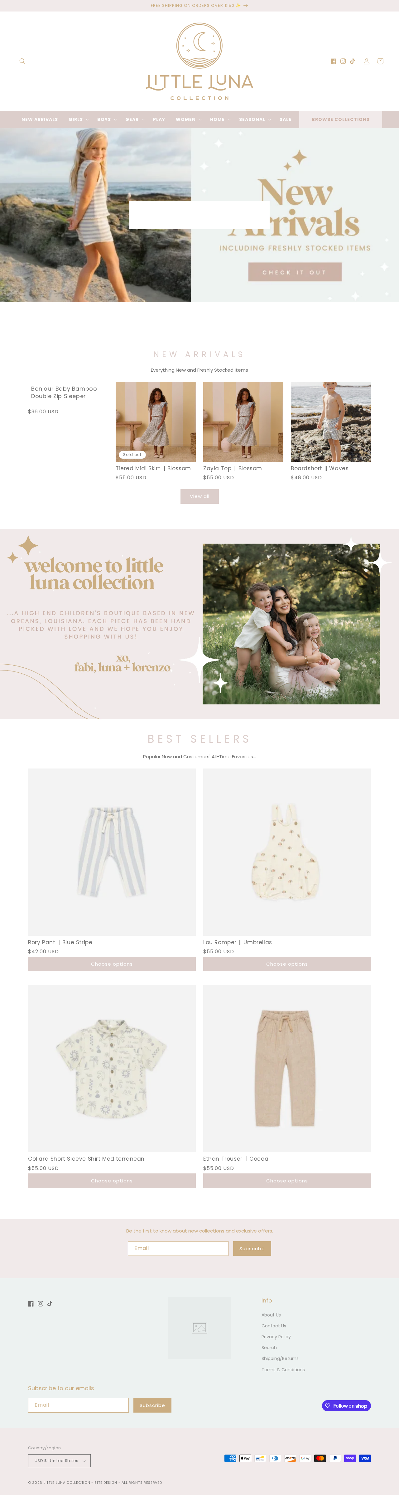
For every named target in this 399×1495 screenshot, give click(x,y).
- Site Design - (106, 1482)
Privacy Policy (276, 1337)
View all (199, 496)
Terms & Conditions (283, 1370)
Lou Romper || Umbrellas (237, 942)
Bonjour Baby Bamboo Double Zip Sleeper (64, 392)
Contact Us (274, 1326)
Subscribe (252, 1248)
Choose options (112, 964)
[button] (22, 61)
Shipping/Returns (280, 1358)
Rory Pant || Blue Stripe (60, 942)
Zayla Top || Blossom (232, 468)
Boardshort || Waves (320, 468)
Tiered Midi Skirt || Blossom (153, 468)
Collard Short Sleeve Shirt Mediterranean (86, 1158)
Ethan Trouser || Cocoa (235, 1158)
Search (269, 1347)
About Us (271, 1315)
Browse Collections (341, 119)
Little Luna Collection (67, 1482)
